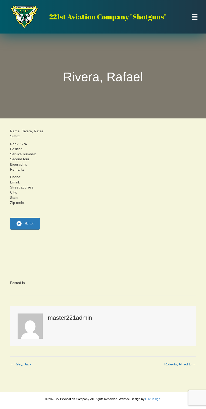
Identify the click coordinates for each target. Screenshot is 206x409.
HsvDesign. (153, 399)
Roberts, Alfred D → (180, 364)
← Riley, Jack (20, 364)
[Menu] (194, 17)
